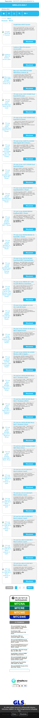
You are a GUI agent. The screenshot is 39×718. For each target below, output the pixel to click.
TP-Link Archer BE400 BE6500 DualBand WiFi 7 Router (22, 212)
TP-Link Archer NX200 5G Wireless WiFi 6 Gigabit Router (24, 329)
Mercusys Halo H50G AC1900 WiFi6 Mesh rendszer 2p (22, 71)
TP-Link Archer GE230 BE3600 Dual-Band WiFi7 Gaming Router (23, 259)
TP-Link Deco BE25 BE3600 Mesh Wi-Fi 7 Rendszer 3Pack (23, 423)
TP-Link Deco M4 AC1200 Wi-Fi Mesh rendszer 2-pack (22, 540)
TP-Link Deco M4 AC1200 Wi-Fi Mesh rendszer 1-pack (22, 517)
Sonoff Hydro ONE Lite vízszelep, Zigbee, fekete (17, 636)
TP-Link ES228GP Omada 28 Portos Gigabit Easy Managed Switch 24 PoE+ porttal (19, 627)
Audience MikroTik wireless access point (21, 48)
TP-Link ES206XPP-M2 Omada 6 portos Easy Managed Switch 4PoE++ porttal (19, 646)
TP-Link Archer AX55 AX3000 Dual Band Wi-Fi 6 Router (24, 118)
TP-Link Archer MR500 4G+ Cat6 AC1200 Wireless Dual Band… (23, 282)
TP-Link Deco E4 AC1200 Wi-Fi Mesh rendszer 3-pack (22, 494)
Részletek (23, 714)
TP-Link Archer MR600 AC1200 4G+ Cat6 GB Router (23, 306)
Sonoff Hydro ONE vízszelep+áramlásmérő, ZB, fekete (18, 632)
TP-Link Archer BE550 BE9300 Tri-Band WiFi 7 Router (24, 235)
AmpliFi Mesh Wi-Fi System (21, 24)
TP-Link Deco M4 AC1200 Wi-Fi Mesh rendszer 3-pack (22, 564)
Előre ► (30, 587)
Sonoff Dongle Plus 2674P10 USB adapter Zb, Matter (18, 663)
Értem (14, 714)
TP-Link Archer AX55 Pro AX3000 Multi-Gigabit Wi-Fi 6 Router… (23, 142)
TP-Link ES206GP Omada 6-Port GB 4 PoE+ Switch (19, 666)
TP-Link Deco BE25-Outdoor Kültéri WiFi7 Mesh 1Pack (24, 447)
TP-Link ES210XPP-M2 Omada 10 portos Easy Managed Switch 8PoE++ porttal (19, 641)
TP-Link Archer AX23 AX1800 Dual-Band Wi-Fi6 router (24, 95)
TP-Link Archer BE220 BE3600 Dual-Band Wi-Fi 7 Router (22, 189)
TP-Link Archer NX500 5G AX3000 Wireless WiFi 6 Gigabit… (23, 353)
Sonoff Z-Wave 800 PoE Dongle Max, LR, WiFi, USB (19, 650)
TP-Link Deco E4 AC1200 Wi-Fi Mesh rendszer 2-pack (22, 470)
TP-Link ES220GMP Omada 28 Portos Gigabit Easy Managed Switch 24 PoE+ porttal (19, 658)
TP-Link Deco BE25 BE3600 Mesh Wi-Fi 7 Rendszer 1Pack (23, 376)
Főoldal (4, 18)
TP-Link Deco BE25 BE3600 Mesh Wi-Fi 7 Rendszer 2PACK (23, 400)
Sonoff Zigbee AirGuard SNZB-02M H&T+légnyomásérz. (19, 654)
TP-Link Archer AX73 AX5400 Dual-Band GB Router (24, 165)
